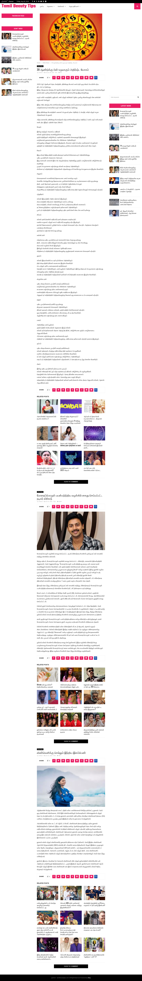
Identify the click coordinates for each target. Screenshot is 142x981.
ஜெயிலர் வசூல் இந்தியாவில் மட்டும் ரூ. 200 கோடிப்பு (93, 685)
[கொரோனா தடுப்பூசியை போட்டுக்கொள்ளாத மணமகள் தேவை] (114, 202)
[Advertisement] (124, 49)
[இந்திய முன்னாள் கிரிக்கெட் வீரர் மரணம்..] (6, 60)
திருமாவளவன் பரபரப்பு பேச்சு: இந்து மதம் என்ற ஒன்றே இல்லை (22, 81)
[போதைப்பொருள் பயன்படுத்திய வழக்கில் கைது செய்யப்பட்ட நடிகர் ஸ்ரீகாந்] (6, 36)
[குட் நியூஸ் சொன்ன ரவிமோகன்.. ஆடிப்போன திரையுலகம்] (114, 213)
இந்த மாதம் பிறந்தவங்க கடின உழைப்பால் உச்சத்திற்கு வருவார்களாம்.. (130, 180)
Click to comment (71, 482)
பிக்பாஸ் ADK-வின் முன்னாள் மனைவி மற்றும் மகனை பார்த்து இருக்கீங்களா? (71, 905)
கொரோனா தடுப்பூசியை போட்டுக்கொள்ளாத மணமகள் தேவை (128, 202)
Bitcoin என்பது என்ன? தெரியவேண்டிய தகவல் (45, 685)
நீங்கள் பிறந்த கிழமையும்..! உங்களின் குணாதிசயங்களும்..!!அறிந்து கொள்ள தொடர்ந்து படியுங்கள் (70, 419)
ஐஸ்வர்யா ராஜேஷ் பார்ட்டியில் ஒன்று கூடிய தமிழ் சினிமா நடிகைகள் (46, 731)
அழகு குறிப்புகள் (74, 6)
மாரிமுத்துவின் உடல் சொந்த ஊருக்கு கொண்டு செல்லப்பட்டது (46, 905)
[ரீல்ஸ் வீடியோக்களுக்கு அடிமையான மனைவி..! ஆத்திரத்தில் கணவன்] (6, 92)
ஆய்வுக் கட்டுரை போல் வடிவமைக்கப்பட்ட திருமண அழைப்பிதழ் (93, 418)
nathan (41, 73)
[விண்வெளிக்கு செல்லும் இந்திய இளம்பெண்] (6, 49)
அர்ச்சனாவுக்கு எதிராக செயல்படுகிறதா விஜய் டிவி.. (69, 685)
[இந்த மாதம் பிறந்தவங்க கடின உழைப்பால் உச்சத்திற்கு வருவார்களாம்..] (114, 180)
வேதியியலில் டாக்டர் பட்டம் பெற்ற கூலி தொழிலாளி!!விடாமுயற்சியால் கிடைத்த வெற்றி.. (46, 471)
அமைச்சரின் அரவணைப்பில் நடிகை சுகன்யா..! (46, 417)
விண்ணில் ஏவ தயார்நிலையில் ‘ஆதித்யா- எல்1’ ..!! (94, 955)
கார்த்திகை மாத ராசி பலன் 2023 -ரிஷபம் (69, 469)
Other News (40, 66)
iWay (89, 978)
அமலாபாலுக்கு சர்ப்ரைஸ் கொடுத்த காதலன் (68, 708)
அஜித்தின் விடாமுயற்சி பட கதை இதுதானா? (93, 708)
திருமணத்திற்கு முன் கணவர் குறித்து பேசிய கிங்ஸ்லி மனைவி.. (94, 731)
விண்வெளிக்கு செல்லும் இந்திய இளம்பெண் (20, 47)
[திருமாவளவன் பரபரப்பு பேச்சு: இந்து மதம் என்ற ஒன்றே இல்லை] (6, 81)
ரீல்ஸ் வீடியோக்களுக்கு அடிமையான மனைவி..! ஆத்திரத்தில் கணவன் (20, 92)
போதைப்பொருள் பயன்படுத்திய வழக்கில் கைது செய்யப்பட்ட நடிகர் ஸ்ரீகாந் (20, 37)
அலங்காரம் (61, 6)
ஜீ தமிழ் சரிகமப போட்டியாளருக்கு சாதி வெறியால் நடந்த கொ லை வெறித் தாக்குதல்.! (69, 930)
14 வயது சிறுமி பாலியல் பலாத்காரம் (20, 69)
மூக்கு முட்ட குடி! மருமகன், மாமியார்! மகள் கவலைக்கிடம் (47, 708)
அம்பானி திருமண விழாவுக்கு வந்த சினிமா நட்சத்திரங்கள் (70, 955)
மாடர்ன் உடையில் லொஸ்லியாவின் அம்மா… (92, 469)
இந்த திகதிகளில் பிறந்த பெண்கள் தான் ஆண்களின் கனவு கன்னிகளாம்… (46, 956)
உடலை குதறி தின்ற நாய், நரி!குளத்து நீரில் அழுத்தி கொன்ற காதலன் (47, 445)
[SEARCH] (138, 97)
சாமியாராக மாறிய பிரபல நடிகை (68, 730)
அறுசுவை (50, 6)
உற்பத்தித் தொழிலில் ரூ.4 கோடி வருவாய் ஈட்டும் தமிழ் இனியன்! (94, 904)
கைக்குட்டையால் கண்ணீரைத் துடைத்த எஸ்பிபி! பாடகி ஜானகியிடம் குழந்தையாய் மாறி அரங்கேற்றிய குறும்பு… (47, 930)
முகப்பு (42, 6)
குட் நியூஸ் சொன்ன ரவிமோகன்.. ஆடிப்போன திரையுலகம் (128, 213)
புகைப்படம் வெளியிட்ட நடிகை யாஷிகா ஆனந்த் (130, 190)
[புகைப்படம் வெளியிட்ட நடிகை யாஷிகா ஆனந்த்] (114, 191)
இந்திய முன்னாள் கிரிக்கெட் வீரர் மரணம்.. (22, 58)
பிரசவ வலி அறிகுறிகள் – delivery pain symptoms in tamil (70, 444)
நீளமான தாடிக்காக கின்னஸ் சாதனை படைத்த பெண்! (93, 928)
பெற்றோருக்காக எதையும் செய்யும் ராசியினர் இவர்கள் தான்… (93, 445)
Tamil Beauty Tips (19, 6)
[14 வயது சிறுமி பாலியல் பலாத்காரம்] (6, 70)
